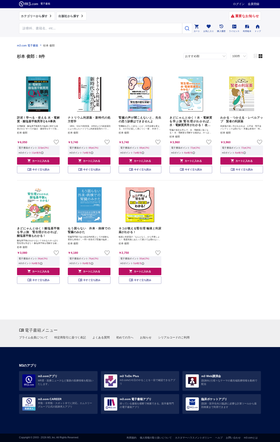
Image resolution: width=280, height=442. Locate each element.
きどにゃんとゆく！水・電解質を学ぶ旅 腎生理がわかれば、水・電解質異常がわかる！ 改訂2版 (191, 121)
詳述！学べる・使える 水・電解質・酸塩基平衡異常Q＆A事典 (38, 119)
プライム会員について (33, 337)
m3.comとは (251, 437)
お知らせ (145, 337)
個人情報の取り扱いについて (156, 437)
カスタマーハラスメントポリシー (193, 437)
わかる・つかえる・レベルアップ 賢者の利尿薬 (241, 119)
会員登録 (253, 4)
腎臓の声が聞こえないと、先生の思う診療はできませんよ (140, 119)
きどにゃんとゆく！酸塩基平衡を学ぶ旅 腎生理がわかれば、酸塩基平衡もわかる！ (38, 232)
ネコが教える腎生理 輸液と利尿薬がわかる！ (140, 230)
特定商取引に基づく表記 (70, 337)
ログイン (239, 4)
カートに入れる (38, 160)
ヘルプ (219, 437)
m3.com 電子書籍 (27, 45)
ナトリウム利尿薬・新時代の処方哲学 (89, 119)
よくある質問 (101, 337)
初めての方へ (124, 337)
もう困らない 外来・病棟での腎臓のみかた (89, 230)
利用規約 (132, 437)
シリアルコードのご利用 (174, 337)
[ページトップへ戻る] (268, 435)
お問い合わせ (233, 437)
